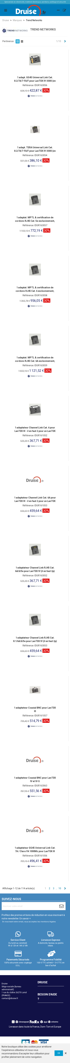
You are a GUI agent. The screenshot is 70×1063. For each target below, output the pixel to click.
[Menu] (5, 10)
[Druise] (58, 10)
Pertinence (8, 41)
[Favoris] (64, 10)
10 (59, 888)
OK (58, 1053)
